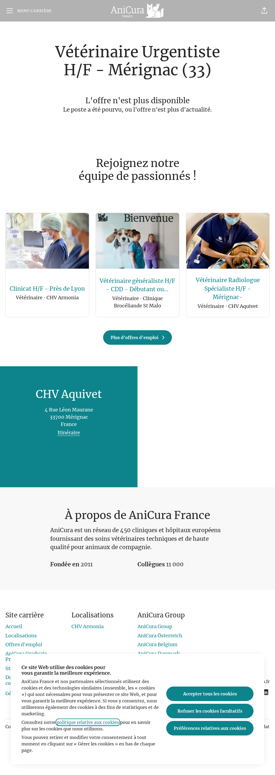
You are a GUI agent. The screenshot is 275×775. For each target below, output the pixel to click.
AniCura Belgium (158, 644)
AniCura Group (155, 626)
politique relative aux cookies (88, 722)
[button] (264, 10)
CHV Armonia (87, 626)
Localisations (21, 635)
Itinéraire (68, 432)
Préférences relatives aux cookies (210, 728)
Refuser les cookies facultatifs (210, 711)
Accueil (13, 626)
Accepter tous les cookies (210, 693)
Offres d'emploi (23, 644)
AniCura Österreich (160, 635)
